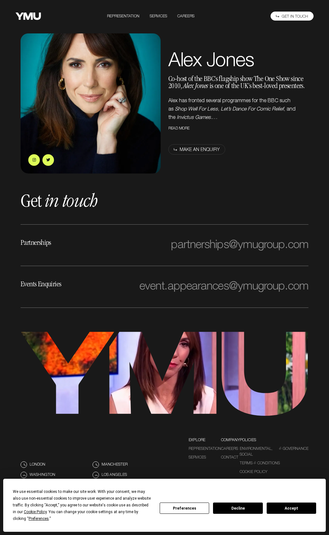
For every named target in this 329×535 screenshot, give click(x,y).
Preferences (184, 508)
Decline (238, 508)
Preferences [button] (39, 518)
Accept (291, 508)
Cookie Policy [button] (35, 512)
